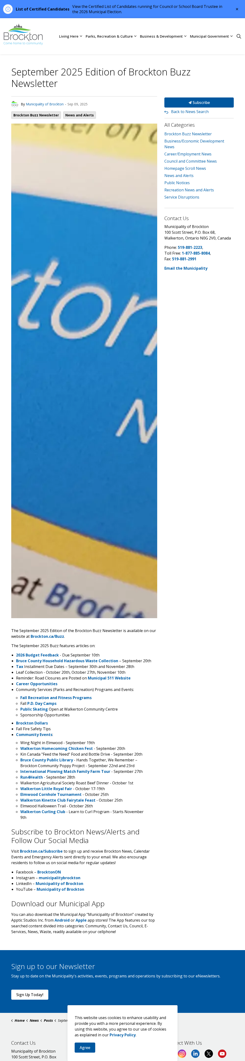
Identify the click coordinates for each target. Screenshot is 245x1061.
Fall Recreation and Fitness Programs (56, 697)
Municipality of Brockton (45, 104)
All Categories (179, 124)
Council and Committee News (190, 161)
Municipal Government (209, 36)
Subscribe (201, 102)
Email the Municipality (185, 268)
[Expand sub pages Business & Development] (185, 36)
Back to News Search (190, 111)
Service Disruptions (181, 197)
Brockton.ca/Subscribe (41, 851)
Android (62, 920)
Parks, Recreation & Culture (109, 36)
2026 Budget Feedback (37, 655)
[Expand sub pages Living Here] (80, 36)
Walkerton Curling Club (42, 811)
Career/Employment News (188, 154)
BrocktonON (49, 872)
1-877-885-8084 (196, 253)
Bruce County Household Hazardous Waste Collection (67, 660)
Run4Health (31, 777)
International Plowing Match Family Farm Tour (65, 771)
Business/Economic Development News (194, 143)
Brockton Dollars (32, 723)
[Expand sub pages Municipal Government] (231, 36)
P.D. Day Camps (41, 703)
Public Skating (34, 709)
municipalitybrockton (59, 877)
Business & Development (161, 36)
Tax (19, 666)
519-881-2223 (190, 247)
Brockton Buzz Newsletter (36, 115)
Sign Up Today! (29, 994)
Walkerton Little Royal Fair (46, 788)
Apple (81, 920)
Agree (85, 1047)
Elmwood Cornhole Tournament (51, 794)
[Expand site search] (238, 36)
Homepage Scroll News (185, 168)
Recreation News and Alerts (189, 190)
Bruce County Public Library (46, 760)
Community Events (34, 734)
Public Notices (177, 182)
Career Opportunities (36, 683)
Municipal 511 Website (109, 678)
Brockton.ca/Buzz (47, 636)
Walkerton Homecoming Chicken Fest (56, 748)
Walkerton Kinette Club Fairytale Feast (57, 800)
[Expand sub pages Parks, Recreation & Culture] (135, 36)
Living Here (68, 36)
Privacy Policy (123, 1035)
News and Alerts (79, 115)
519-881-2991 (184, 259)
